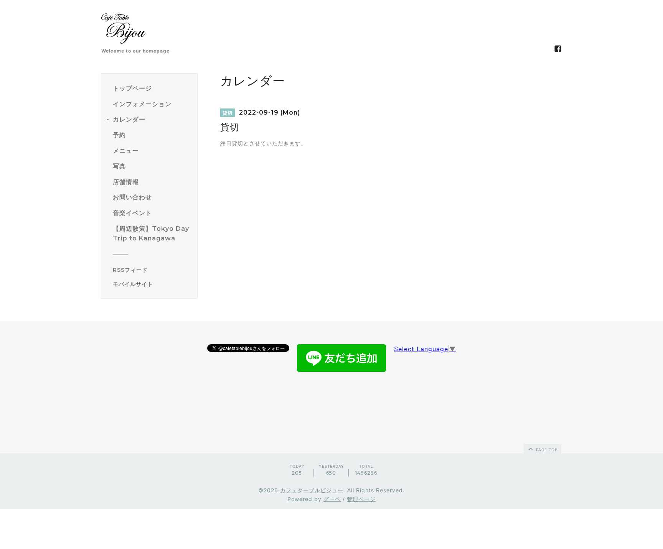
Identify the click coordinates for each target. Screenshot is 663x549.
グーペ (332, 499)
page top (545, 449)
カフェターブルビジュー (311, 490)
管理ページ (361, 499)
